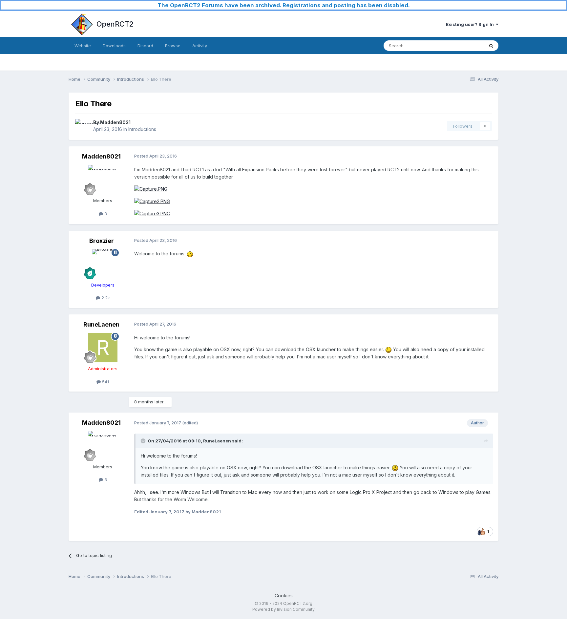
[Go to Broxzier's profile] (102, 264)
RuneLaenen (101, 324)
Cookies (284, 595)
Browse (172, 45)
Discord (145, 45)
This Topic (464, 45)
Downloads (114, 45)
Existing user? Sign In (471, 24)
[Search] (491, 45)
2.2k (105, 297)
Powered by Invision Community (283, 609)
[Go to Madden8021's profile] (82, 126)
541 (105, 381)
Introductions (142, 129)
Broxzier (101, 240)
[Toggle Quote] (144, 440)
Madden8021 (115, 122)
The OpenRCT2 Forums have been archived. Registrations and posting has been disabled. (284, 5)
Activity (199, 45)
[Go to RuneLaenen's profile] (102, 347)
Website (82, 45)
